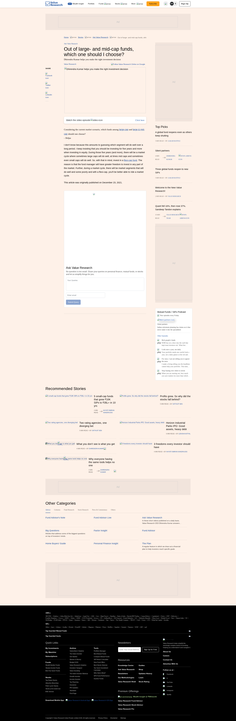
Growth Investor (75, 676)
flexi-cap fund (130, 160)
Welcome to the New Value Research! (168, 189)
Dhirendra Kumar (170, 157)
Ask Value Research (100, 37)
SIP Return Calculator (101, 659)
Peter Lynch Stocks (51, 686)
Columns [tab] (57, 510)
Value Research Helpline (78, 665)
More (133, 4)
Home (66, 37)
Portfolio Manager (100, 651)
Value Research (70, 64)
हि (175, 4)
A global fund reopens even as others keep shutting (173, 134)
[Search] (165, 3)
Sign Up (185, 4)
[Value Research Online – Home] (54, 4)
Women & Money (75, 659)
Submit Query (73, 302)
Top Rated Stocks (51, 680)
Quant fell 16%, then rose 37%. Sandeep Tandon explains (170, 208)
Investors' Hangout (76, 668)
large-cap (123, 129)
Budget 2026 (74, 662)
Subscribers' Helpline (77, 651)
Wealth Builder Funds (52, 665)
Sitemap (123, 718)
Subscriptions (51, 656)
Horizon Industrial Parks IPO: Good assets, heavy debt (176, 426)
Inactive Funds (98, 679)
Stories (80, 37)
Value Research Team (172, 216)
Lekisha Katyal (185, 434)
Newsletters (123, 673)
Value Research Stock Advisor (130, 705)
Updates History (145, 673)
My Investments (52, 648)
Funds (101, 4)
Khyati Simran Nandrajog (108, 411)
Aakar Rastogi (174, 141)
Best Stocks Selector (100, 665)
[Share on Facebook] (48, 74)
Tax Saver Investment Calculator (101, 669)
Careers (166, 656)
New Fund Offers (99, 662)
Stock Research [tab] (83, 510)
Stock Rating (144, 682)
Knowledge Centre (125, 665)
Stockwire (73, 690)
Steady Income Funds (52, 668)
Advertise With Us (170, 664)
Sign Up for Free (150, 650)
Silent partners (162, 150)
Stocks (117, 4)
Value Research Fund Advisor (130, 701)
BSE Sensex (49, 691)
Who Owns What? (100, 673)
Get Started (73, 657)
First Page (73, 693)
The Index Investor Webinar (79, 673)
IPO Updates (74, 688)
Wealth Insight (78, 4)
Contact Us (167, 660)
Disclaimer (114, 718)
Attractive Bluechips (52, 683)
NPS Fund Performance (102, 676)
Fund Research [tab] (69, 510)
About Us (167, 652)
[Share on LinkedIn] (48, 94)
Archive (73, 648)
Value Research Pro (126, 709)
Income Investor (75, 679)
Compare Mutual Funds (102, 657)
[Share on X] (48, 84)
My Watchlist (50, 652)
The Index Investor (76, 654)
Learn (141, 678)
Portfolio (91, 4)
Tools (96, 648)
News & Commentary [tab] (99, 510)
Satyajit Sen (178, 404)
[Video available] (186, 216)
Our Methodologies (126, 678)
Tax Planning (74, 682)
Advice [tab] (47, 510)
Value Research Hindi (127, 682)
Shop (141, 669)
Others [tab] (113, 510)
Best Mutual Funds (100, 654)
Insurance (73, 685)
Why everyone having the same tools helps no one (102, 462)
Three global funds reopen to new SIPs (171, 171)
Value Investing (75, 671)
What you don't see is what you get (95, 444)
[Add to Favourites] (47, 104)
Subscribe (153, 4)
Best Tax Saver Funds (52, 671)
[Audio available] (185, 157)
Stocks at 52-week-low (52, 689)
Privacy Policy (103, 718)
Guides (142, 665)
